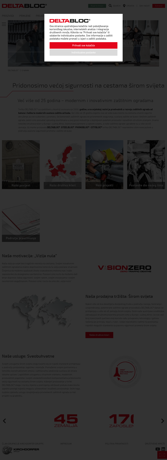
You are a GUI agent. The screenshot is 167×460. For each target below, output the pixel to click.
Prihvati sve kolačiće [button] (83, 45)
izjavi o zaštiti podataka (93, 38)
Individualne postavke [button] (83, 52)
